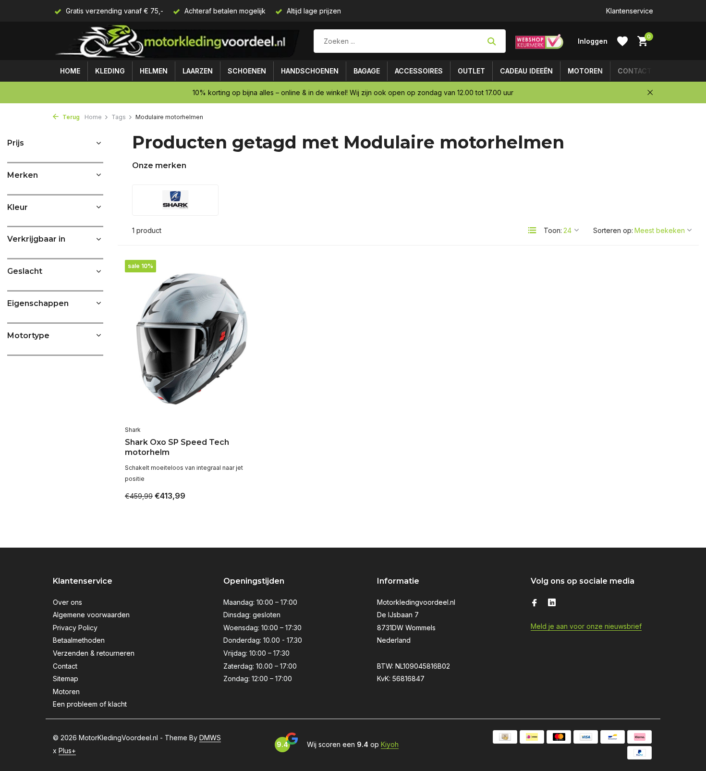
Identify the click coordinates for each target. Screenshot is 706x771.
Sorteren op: (613, 230)
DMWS (210, 738)
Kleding (110, 71)
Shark (133, 429)
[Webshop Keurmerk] (539, 41)
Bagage (366, 71)
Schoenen (247, 71)
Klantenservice (629, 11)
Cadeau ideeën (526, 71)
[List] (532, 230)
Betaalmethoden (79, 640)
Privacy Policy (75, 628)
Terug (70, 117)
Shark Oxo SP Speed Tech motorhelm (177, 447)
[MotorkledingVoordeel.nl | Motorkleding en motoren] (178, 41)
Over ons (67, 602)
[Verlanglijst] (622, 41)
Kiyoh (390, 744)
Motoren (585, 71)
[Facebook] (534, 603)
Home (70, 71)
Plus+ (67, 751)
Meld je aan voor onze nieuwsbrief (586, 626)
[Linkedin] (552, 603)
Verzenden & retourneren (93, 653)
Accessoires (419, 71)
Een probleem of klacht (90, 704)
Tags (118, 117)
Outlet (471, 71)
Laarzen (198, 71)
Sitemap (65, 678)
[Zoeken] (492, 41)
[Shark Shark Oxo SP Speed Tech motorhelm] (190, 340)
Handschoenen (310, 71)
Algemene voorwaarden (91, 615)
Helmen (154, 71)
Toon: (553, 230)
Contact (635, 71)
